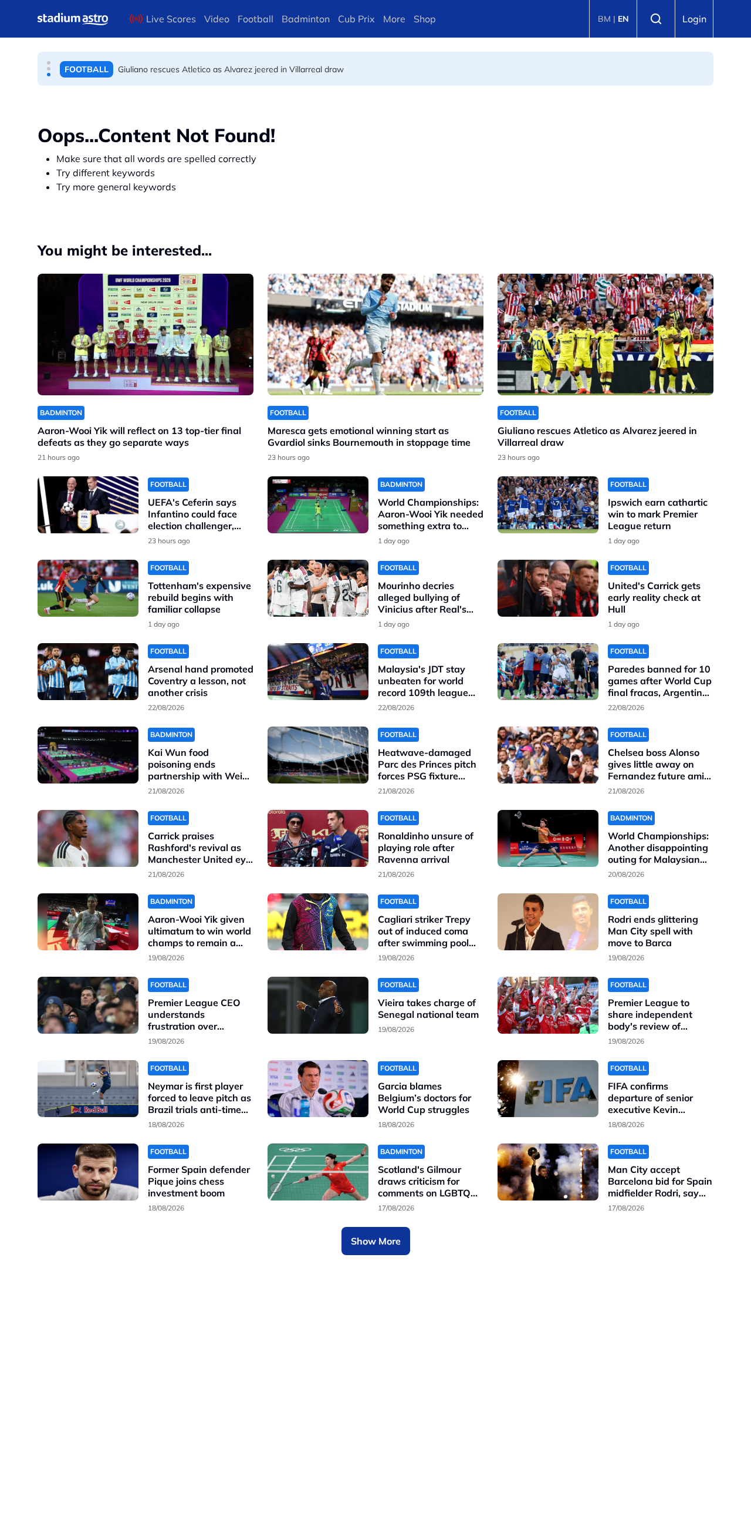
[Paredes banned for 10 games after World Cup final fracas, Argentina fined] (548, 671)
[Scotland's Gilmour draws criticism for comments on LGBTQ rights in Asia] (318, 1172)
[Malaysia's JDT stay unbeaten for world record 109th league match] (318, 671)
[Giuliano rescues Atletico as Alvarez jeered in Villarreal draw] (605, 334)
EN (623, 19)
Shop (425, 19)
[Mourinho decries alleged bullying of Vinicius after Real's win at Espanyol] (318, 588)
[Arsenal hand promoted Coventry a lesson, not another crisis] (88, 671)
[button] (48, 63)
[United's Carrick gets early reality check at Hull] (548, 588)
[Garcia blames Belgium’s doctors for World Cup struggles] (318, 1088)
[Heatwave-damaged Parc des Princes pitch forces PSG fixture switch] (318, 755)
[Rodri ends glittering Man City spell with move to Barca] (548, 921)
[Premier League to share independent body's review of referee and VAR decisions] (548, 1005)
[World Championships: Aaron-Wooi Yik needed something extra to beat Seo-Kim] (318, 504)
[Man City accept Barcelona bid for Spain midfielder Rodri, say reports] (548, 1172)
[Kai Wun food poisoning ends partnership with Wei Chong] (88, 755)
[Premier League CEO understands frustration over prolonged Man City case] (88, 1005)
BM (604, 19)
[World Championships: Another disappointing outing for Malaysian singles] (548, 838)
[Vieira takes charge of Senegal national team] (318, 1005)
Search (656, 19)
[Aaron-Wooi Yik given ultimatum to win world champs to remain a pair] (88, 921)
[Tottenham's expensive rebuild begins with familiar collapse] (88, 588)
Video (216, 19)
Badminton (306, 19)
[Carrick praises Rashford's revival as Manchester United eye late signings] (88, 838)
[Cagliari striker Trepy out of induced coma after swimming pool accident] (318, 921)
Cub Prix (356, 19)
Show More (376, 1241)
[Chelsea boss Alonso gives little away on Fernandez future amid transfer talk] (548, 755)
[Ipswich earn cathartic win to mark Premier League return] (548, 504)
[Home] (73, 19)
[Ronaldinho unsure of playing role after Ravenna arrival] (318, 838)
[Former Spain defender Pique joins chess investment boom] (88, 1172)
